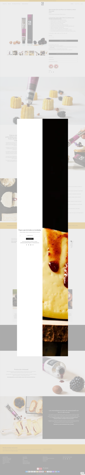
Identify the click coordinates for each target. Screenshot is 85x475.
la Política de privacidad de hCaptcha (25, 242)
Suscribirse (30, 238)
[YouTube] (33, 245)
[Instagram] (29, 245)
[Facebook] (27, 245)
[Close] (66, 120)
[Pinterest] (31, 245)
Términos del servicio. (36, 242)
